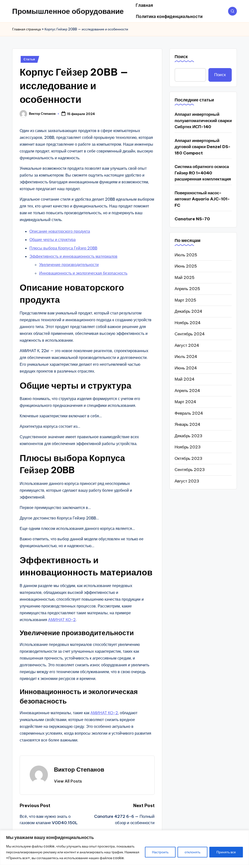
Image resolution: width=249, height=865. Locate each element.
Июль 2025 (186, 255)
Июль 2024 (186, 356)
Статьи (29, 59)
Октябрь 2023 (188, 458)
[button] (68, 781)
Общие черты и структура (52, 239)
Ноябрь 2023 (188, 447)
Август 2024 (187, 345)
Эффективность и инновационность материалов (73, 256)
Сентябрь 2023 (190, 469)
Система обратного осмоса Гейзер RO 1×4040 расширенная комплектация (203, 173)
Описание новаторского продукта (59, 231)
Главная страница (26, 29)
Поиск (181, 56)
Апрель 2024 (187, 390)
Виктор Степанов (79, 769)
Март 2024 (185, 401)
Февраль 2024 (189, 413)
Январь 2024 (187, 424)
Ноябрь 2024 (188, 322)
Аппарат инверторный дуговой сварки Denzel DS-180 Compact (203, 147)
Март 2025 (185, 300)
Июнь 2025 (186, 266)
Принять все (226, 852)
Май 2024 (185, 379)
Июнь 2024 (186, 368)
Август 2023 (187, 481)
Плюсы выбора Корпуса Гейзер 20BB (63, 248)
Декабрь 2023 (188, 435)
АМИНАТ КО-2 (62, 619)
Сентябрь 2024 (190, 334)
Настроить (160, 852)
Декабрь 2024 (188, 311)
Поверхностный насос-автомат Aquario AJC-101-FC (202, 199)
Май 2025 (185, 277)
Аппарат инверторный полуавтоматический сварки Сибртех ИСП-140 (203, 120)
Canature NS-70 (192, 219)
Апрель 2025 (187, 288)
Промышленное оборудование (68, 11)
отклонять (192, 852)
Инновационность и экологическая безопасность (83, 273)
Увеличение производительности (69, 264)
